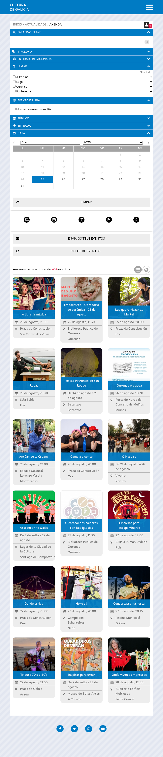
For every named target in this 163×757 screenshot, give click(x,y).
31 (22, 185)
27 (83, 179)
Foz (22, 405)
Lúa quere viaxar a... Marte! (129, 312)
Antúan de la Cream (34, 456)
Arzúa (24, 694)
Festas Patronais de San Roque (81, 383)
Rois (118, 547)
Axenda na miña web (27, 225)
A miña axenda (54, 225)
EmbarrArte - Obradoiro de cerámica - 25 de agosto (81, 310)
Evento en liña (28, 100)
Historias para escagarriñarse (129, 526)
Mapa (146, 268)
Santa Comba (124, 699)
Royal (34, 385)
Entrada (24, 125)
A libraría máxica (34, 314)
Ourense (21, 86)
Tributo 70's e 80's (34, 675)
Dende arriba (33, 603)
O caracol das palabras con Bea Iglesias (81, 526)
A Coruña (22, 77)
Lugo (19, 82)
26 (63, 179)
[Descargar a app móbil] (136, 218)
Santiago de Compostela (37, 557)
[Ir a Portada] (19, 8)
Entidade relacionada (34, 59)
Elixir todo (145, 72)
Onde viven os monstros (129, 675)
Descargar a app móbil (136, 225)
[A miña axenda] (54, 218)
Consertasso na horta (129, 603)
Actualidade (36, 24)
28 (102, 179)
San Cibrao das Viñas (34, 334)
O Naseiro (129, 456)
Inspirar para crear (81, 675)
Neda (71, 628)
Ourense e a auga (129, 385)
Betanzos (74, 410)
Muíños (120, 410)
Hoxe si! (81, 603)
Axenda (55, 24)
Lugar (22, 66)
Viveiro (120, 481)
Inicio (17, 24)
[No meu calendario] (81, 218)
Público (23, 118)
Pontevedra (23, 91)
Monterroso (29, 481)
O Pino (120, 623)
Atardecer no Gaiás (34, 528)
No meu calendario (81, 225)
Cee (118, 334)
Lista (138, 268)
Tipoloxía (25, 51)
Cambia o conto (81, 456)
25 (42, 179)
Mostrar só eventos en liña (33, 109)
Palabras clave (29, 32)
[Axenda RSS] (109, 218)
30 (140, 179)
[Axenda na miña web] (26, 218)
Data (21, 133)
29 (120, 179)
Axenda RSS (109, 225)
